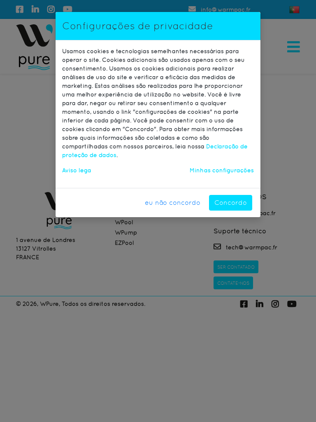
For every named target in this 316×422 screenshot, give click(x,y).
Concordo (230, 202)
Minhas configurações (222, 170)
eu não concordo (172, 202)
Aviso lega (76, 170)
